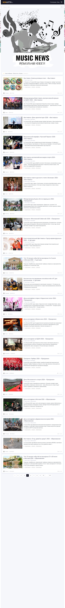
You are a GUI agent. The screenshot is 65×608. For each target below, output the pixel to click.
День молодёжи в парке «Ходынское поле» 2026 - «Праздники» (40, 299)
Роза (6, 314)
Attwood (6, 471)
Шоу (31, 80)
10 (43, 475)
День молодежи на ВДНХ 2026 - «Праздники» (39, 339)
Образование (33, 401)
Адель (6, 193)
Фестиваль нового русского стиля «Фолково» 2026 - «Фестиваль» (41, 178)
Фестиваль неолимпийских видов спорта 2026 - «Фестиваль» (40, 158)
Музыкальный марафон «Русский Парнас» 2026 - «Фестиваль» (40, 137)
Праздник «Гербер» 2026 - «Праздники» (36, 358)
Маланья (7, 152)
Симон (6, 112)
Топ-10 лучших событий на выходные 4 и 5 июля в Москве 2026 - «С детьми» (40, 259)
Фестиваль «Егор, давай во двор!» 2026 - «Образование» (42, 439)
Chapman (7, 172)
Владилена (7, 353)
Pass (6, 131)
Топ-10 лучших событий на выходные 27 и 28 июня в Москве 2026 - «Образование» (40, 457)
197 (50, 475)
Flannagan (7, 433)
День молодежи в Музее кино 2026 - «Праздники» (40, 319)
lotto (8, 2)
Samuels (6, 373)
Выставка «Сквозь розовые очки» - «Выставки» (39, 78)
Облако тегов (15, 73)
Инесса (6, 233)
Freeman (6, 451)
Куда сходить (27, 80)
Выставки (38, 87)
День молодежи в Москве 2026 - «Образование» (39, 399)
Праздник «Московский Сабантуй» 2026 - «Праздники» (42, 219)
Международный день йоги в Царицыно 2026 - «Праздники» (39, 200)
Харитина (7, 213)
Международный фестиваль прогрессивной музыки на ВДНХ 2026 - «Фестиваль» (41, 99)
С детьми (32, 242)
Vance (6, 394)
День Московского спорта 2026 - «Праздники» (39, 379)
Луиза (6, 253)
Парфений (7, 293)
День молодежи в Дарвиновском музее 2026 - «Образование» (39, 420)
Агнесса (6, 272)
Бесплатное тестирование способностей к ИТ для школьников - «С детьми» (40, 279)
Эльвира (7, 93)
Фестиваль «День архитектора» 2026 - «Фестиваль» (41, 117)
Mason (6, 333)
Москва (20, 73)
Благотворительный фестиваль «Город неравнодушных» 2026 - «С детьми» (43, 239)
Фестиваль (33, 101)
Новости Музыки (8, 73)
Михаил (6, 414)
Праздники (33, 202)
